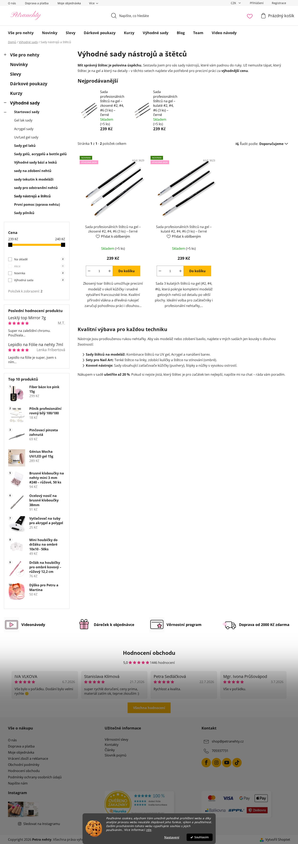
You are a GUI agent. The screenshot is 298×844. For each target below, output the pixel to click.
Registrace (279, 3)
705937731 (220, 750)
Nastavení (171, 837)
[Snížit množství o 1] (89, 271)
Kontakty (111, 745)
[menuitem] (21, 33)
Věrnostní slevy (116, 740)
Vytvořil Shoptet (277, 839)
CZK (234, 3)
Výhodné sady (25, 103)
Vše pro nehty (24, 55)
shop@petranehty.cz (228, 741)
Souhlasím (201, 837)
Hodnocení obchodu (24, 771)
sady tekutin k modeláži (33, 179)
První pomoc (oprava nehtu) (37, 204)
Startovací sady (26, 112)
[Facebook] (206, 762)
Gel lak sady (23, 120)
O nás (12, 3)
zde (149, 830)
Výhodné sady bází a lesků (35, 162)
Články (110, 750)
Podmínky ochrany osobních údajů (35, 777)
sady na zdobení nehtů (32, 171)
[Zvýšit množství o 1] (110, 271)
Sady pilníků (24, 213)
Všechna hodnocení (149, 708)
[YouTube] (226, 762)
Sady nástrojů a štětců (32, 196)
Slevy (15, 74)
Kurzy (16, 93)
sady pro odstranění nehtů (36, 187)
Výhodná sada (38, 280)
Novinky (19, 64)
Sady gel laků (25, 145)
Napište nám (18, 783)
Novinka (38, 273)
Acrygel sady (23, 129)
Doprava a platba (37, 3)
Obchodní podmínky (23, 764)
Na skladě (38, 259)
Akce (38, 266)
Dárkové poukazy (28, 84)
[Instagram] (216, 762)
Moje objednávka (69, 3)
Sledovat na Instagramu (41, 824)
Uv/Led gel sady (26, 137)
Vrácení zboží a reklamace (28, 758)
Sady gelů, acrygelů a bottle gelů (40, 154)
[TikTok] (237, 762)
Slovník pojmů (115, 755)
